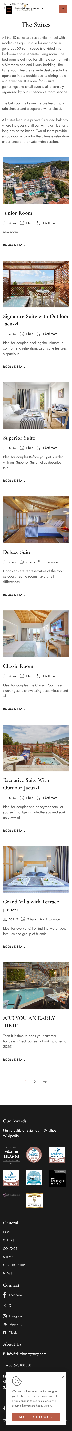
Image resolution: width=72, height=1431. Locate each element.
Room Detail (14, 245)
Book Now (63, 9)
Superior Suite (19, 437)
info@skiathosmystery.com (26, 1353)
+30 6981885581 (19, 1365)
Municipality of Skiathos (21, 1130)
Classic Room (18, 666)
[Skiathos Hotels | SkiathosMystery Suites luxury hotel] (25, 7)
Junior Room (17, 212)
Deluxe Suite (17, 551)
